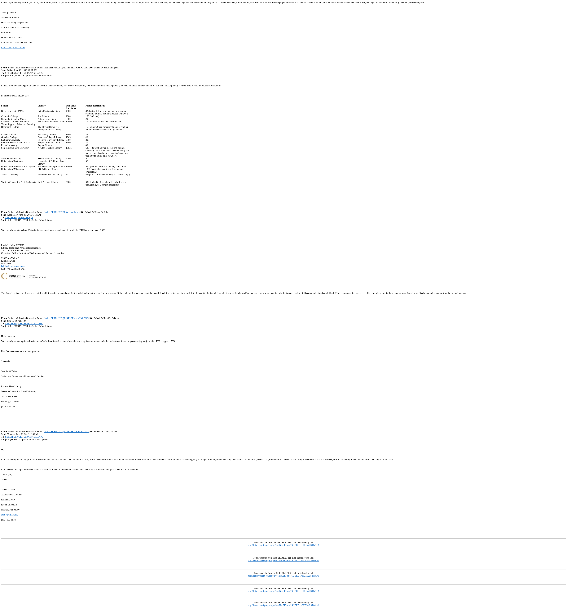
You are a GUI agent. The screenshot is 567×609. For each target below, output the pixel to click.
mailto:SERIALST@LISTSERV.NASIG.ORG (66, 318)
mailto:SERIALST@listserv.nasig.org (62, 212)
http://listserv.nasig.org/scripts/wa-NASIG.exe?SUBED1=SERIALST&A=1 (283, 545)
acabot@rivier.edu (9, 514)
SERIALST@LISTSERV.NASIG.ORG (24, 323)
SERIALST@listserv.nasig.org (19, 217)
